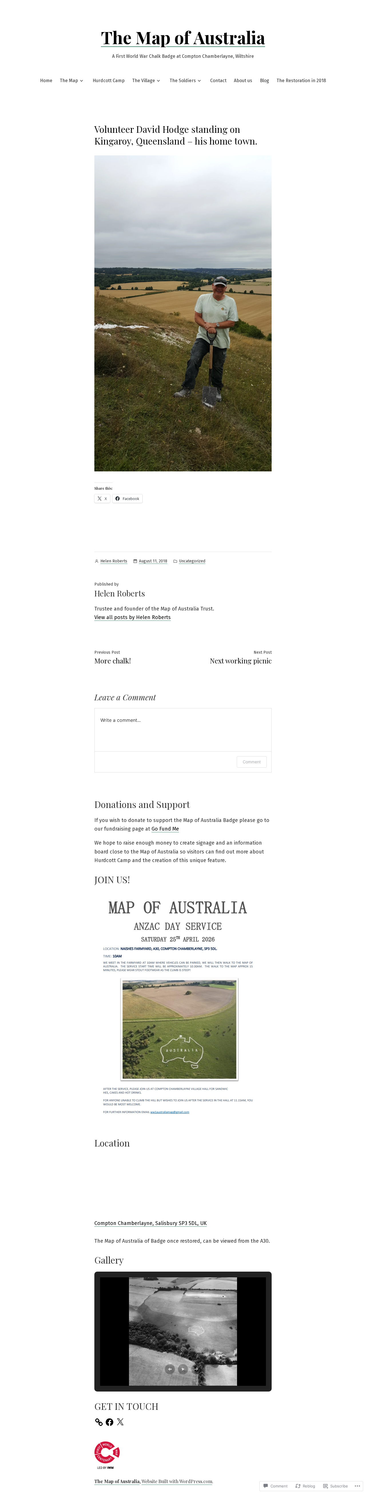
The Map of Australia (183, 36)
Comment (252, 761)
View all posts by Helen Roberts (132, 617)
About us (243, 80)
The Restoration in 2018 (301, 80)
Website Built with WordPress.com (177, 1481)
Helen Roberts (113, 561)
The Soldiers (183, 80)
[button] (170, 1369)
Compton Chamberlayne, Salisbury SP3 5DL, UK (150, 1223)
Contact (218, 80)
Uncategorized (192, 561)
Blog (264, 80)
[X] (120, 1422)
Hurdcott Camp (109, 80)
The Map (69, 80)
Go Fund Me (165, 829)
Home (46, 80)
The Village (143, 80)
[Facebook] (109, 1422)
